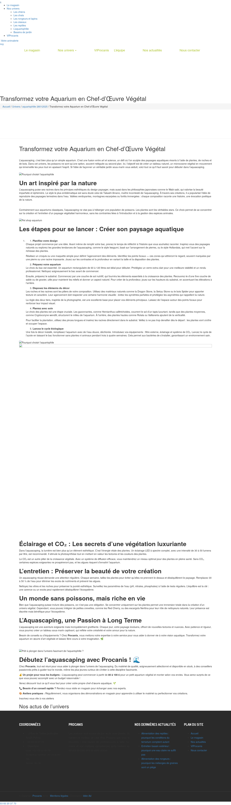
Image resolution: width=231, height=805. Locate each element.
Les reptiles (20, 25)
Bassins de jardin (23, 32)
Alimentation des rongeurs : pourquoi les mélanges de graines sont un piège (159, 763)
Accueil (6, 106)
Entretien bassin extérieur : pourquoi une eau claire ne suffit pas (158, 750)
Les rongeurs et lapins (25, 18)
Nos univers (13, 8)
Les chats (19, 15)
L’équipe (119, 50)
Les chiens (19, 12)
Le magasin (13, 5)
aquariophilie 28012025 (35, 106)
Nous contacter (190, 50)
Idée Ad (87, 795)
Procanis (37, 795)
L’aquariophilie (21, 28)
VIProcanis (12, 35)
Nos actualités (152, 50)
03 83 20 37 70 (8, 803)
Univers (16, 106)
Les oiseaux (20, 22)
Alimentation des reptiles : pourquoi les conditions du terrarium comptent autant (155, 737)
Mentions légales (59, 795)
